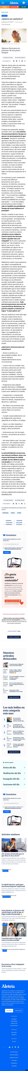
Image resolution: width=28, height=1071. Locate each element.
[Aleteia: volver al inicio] (14, 2)
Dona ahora (13, 7)
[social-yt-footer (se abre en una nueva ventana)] (9, 1047)
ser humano (5, 513)
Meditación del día (12, 773)
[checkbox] (3, 547)
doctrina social (6, 896)
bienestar (5, 870)
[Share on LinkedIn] (16, 61)
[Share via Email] (22, 61)
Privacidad (14, 1066)
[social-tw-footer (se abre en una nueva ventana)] (15, 1047)
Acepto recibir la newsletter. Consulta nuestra (14, 548)
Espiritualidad (14, 1021)
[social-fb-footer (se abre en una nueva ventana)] (12, 1047)
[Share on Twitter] (19, 61)
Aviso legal (14, 1060)
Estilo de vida (5, 12)
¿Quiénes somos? (14, 1057)
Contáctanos (14, 1063)
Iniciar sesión (18, 1010)
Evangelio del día (11, 779)
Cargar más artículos (14, 697)
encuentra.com (19, 22)
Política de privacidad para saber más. (13, 548)
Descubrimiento (14, 1025)
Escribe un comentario (14, 637)
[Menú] (5, 3)
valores (13, 513)
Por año (14, 1041)
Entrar (18, 631)
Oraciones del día (11, 784)
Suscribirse (9, 1010)
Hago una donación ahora (12, 601)
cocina (4, 950)
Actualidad (14, 1019)
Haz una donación (14, 1054)
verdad (19, 513)
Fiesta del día (9, 767)
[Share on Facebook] (13, 61)
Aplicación (14, 1034)
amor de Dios (6, 840)
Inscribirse (6, 552)
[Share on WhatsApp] (25, 61)
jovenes (5, 924)
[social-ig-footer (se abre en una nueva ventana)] (18, 1047)
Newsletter (14, 1032)
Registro (5, 7)
